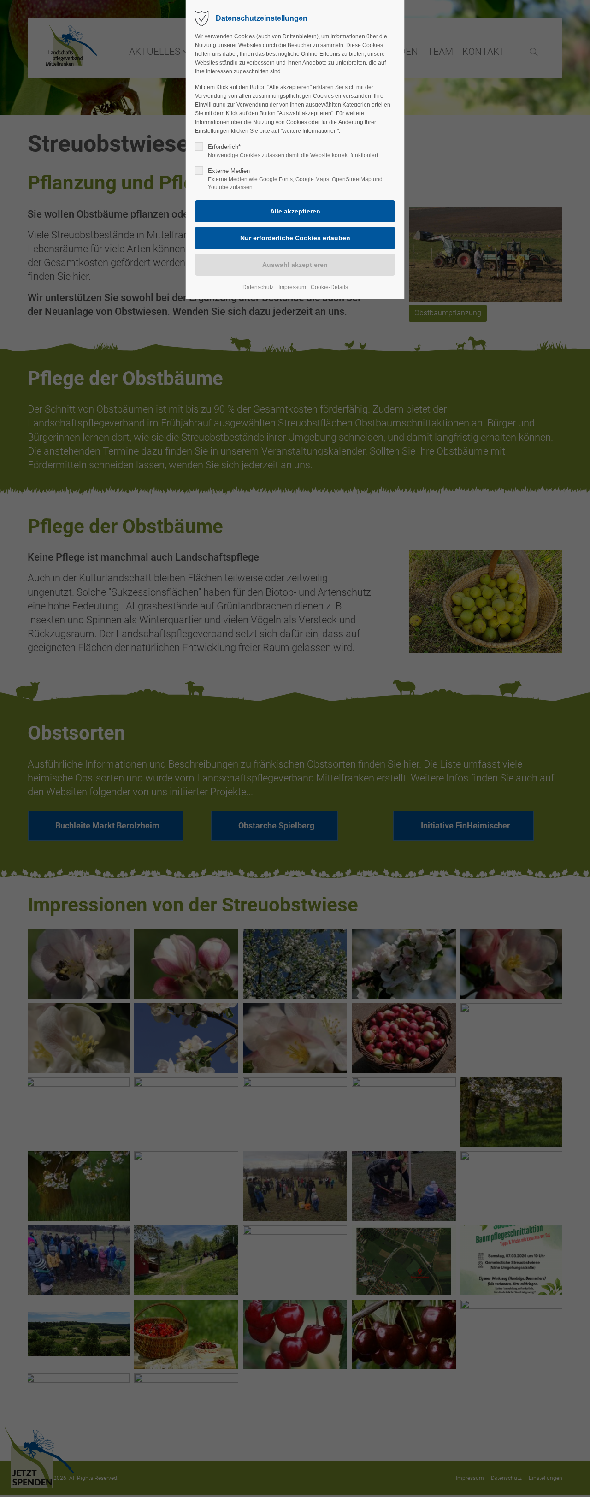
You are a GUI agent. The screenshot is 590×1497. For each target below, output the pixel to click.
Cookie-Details (329, 287)
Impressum (292, 287)
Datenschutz (258, 287)
